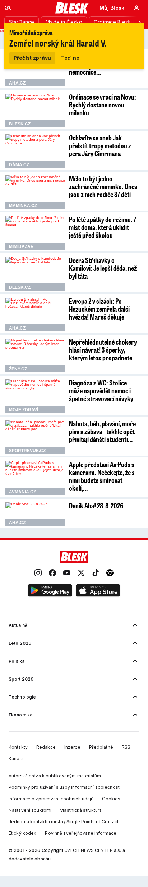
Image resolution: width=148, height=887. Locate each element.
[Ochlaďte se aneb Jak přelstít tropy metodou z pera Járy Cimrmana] (35, 151)
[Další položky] (139, 22)
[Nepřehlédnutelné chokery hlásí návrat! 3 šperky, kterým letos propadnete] (35, 355)
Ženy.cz (18, 368)
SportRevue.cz (27, 450)
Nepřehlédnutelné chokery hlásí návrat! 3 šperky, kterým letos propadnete (103, 349)
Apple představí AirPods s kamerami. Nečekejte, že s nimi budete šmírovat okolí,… (102, 476)
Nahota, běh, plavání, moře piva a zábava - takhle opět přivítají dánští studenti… (102, 431)
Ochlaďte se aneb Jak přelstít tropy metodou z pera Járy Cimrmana (100, 145)
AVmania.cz (22, 491)
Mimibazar (21, 246)
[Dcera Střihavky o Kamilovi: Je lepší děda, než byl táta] (35, 274)
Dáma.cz (19, 164)
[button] (50, 591)
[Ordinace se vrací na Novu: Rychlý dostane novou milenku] (35, 110)
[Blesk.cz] (72, 8)
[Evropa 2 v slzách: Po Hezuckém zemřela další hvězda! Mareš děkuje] (35, 314)
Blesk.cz (20, 123)
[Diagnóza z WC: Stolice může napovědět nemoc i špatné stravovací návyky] (35, 396)
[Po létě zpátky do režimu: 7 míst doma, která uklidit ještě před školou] (35, 233)
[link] (38, 573)
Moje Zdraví (23, 409)
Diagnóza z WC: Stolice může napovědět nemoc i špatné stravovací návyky (101, 390)
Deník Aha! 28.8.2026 (96, 505)
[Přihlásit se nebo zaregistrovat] (136, 7)
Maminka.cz (23, 205)
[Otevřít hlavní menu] (7, 7)
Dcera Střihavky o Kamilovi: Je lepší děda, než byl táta (103, 268)
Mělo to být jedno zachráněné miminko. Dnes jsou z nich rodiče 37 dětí (103, 186)
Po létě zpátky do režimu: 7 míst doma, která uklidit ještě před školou (102, 227)
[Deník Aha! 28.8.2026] (35, 514)
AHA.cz (17, 83)
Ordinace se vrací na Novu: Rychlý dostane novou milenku (102, 104)
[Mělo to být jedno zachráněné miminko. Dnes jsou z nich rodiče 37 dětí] (35, 192)
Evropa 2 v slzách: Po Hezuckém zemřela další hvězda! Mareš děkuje (99, 308)
